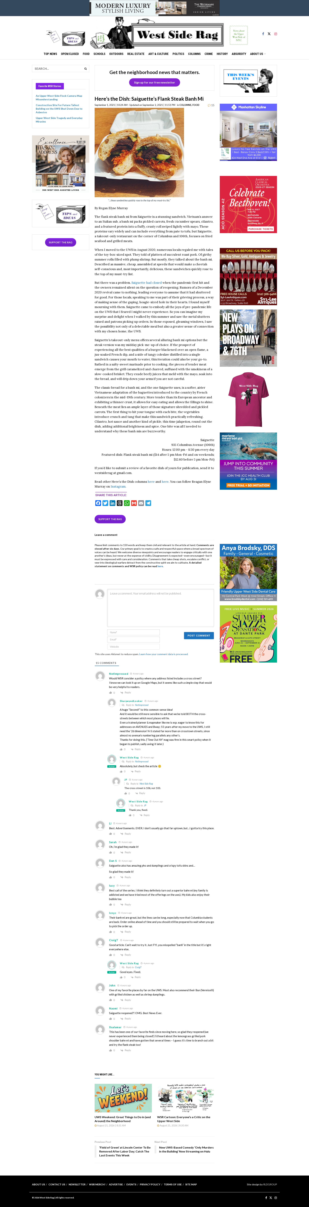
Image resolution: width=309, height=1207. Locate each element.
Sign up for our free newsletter (154, 82)
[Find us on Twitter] (269, 32)
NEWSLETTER (77, 1184)
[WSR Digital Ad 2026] (248, 276)
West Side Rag (146, 783)
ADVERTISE (116, 1184)
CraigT (138, 967)
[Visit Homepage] (169, 32)
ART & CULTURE (158, 54)
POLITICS (178, 54)
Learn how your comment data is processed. (163, 654)
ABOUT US (256, 54)
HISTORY (222, 54)
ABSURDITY (239, 54)
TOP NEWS (50, 54)
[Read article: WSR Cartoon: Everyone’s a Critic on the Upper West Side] (185, 1098)
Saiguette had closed (146, 283)
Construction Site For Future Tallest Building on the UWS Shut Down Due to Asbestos (59, 109)
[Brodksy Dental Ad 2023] (248, 572)
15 (212, 105)
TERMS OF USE (173, 1184)
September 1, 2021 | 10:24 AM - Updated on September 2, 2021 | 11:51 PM (135, 105)
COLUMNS (194, 54)
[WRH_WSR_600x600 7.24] (248, 132)
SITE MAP (191, 1184)
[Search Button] (85, 68)
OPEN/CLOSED (70, 54)
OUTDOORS (116, 54)
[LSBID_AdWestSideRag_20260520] (248, 633)
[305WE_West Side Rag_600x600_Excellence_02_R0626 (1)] (60, 163)
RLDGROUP (270, 1184)
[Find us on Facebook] (263, 32)
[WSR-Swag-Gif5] (248, 399)
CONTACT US (56, 1184)
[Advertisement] (248, 516)
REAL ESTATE (135, 54)
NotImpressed (141, 705)
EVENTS (131, 1184)
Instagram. (118, 486)
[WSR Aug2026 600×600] (248, 460)
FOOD (86, 54)
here (151, 482)
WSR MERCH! (97, 1184)
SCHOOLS (99, 54)
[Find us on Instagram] (275, 32)
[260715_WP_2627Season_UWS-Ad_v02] (248, 337)
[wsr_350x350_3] (248, 204)
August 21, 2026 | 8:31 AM (111, 1125)
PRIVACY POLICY (150, 1184)
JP (145, 805)
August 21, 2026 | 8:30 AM (173, 1125)
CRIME (209, 54)
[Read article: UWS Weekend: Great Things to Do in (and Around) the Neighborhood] (123, 1098)
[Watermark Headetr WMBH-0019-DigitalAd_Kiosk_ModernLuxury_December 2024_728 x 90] (154, 7)
